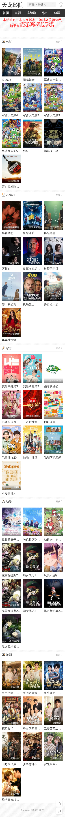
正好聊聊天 (9, 493)
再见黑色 (49, 233)
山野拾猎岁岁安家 (13, 764)
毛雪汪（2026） (12, 457)
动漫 (57, 13)
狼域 (26, 151)
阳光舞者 (28, 79)
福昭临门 (7, 728)
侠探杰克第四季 (33, 268)
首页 (6, 13)
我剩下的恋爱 (52, 457)
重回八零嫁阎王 (33, 692)
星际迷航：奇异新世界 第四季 (42, 233)
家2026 (6, 79)
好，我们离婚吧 (12, 304)
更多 (58, 41)
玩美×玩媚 (50, 575)
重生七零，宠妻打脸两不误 (19, 692)
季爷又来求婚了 (12, 799)
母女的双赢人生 (33, 728)
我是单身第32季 (12, 386)
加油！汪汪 (30, 457)
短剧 (9, 654)
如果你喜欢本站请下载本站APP (32, 26)
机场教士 (28, 304)
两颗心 (6, 268)
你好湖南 (49, 422)
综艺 (45, 13)
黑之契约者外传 (12, 646)
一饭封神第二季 (33, 422)
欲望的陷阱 (51, 268)
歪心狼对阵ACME (13, 186)
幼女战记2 (29, 575)
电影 (18, 13)
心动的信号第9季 (13, 422)
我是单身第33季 (33, 386)
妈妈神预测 (9, 339)
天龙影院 (12, 5)
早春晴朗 (7, 233)
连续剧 (31, 13)
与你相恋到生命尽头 (36, 539)
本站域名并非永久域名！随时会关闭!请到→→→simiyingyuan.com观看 (32, 21)
